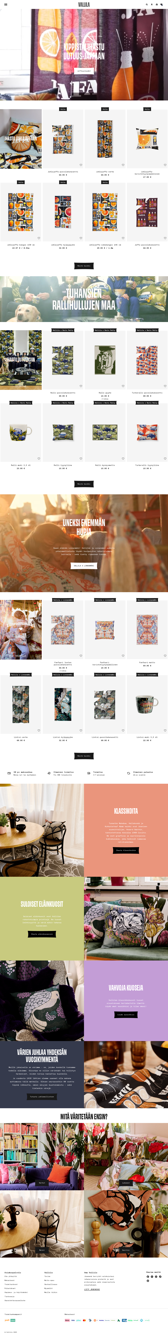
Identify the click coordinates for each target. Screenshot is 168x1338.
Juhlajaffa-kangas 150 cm (21, 245)
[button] (5, 4)
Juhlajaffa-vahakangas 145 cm (105, 245)
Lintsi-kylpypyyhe (63, 737)
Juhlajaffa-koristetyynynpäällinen (147, 173)
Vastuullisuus (50, 1284)
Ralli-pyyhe (105, 393)
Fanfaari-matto (147, 663)
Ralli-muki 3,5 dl (21, 465)
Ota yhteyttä (11, 1276)
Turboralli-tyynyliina (147, 465)
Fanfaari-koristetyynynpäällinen (105, 664)
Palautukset (10, 1288)
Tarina (47, 1276)
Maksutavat (10, 1280)
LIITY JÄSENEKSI (92, 1289)
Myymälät (48, 1288)
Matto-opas (49, 1280)
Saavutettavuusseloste (15, 1301)
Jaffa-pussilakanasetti (147, 245)
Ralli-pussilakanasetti (63, 393)
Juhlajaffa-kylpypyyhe (63, 245)
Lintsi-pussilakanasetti (105, 737)
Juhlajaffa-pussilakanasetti (63, 172)
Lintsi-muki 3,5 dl (147, 737)
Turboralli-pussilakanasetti (147, 393)
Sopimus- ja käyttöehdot (16, 1292)
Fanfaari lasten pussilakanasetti (63, 664)
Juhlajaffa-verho (105, 172)
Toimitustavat (11, 1284)
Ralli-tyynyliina (63, 465)
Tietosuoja (10, 1297)
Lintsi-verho (21, 737)
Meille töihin (50, 1292)
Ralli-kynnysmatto (105, 465)
